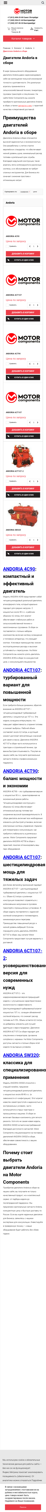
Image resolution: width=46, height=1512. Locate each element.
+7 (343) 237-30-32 (15, 23)
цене (35, 192)
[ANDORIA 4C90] (23, 221)
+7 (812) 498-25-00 (15, 17)
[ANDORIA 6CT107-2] (23, 456)
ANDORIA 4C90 (12, 236)
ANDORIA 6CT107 (14, 412)
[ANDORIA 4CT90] (23, 339)
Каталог (17, 48)
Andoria (28, 48)
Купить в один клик (24, 260)
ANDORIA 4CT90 (13, 354)
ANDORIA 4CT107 (14, 295)
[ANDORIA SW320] (23, 515)
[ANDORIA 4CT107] (23, 280)
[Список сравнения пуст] (31, 28)
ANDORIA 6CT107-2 (15, 471)
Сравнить (12, 246)
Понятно (23, 1507)
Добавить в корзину (23, 254)
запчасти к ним (25, 105)
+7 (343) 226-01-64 (15, 20)
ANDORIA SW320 (13, 530)
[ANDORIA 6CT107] (23, 397)
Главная (6, 48)
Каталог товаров (22, 38)
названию (24, 192)
